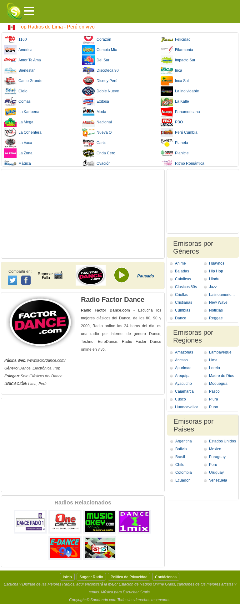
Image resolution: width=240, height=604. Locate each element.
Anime (180, 263)
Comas (24, 101)
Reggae (216, 318)
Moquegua (218, 383)
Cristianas (183, 302)
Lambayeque (220, 352)
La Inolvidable (186, 91)
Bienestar (26, 70)
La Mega (25, 122)
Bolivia (181, 449)
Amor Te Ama (29, 60)
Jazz (213, 287)
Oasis (100, 143)
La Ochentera (29, 132)
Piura (213, 399)
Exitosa (102, 101)
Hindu (214, 279)
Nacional (103, 122)
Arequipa (183, 376)
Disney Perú (106, 81)
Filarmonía (183, 50)
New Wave (218, 302)
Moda (100, 112)
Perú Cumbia (185, 132)
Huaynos (216, 263)
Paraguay (217, 457)
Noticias (216, 310)
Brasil (180, 457)
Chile (179, 464)
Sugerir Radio (91, 577)
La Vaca (24, 143)
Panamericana (186, 112)
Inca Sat (181, 81)
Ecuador (182, 480)
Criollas (181, 294)
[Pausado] (124, 277)
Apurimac (183, 368)
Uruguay (216, 472)
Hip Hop (216, 271)
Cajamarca (184, 391)
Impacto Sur (184, 60)
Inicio (67, 577)
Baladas (182, 271)
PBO (178, 122)
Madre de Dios (221, 376)
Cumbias (182, 310)
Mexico (215, 449)
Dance (180, 318)
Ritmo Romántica (188, 163)
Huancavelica (186, 407)
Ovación (103, 163)
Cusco (180, 399)
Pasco (214, 391)
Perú (213, 464)
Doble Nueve (107, 91)
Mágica (24, 163)
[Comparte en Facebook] (27, 274)
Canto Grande (29, 81)
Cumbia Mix (106, 50)
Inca (177, 70)
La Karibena (28, 112)
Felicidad (182, 39)
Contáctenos (166, 577)
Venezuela (218, 480)
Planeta (180, 143)
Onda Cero (105, 153)
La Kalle (181, 101)
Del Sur (102, 60)
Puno (213, 407)
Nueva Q (103, 132)
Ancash (181, 360)
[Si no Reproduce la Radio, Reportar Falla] (50, 269)
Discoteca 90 (107, 70)
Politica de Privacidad (129, 577)
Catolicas (183, 279)
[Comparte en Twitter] (13, 279)
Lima (213, 360)
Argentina (183, 441)
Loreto (214, 368)
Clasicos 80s (186, 287)
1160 (22, 39)
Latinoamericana (223, 294)
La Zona (24, 153)
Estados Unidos (222, 441)
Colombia (183, 472)
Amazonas (184, 352)
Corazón (103, 39)
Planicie (181, 153)
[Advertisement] (83, 214)
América (24, 50)
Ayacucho (183, 383)
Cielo (22, 91)
